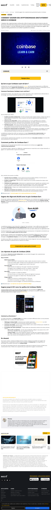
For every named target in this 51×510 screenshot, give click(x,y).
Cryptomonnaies (25, 5)
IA (1, 500)
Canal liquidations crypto (33, 495)
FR (49, 5)
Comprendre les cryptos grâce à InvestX (25, 246)
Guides (17, 5)
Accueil (2, 12)
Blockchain (3, 497)
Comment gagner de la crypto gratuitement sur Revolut (23, 193)
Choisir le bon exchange (33, 494)
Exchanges (3, 495)
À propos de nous (45, 490)
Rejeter (13, 508)
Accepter (37, 508)
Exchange (12, 12)
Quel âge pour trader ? (16, 494)
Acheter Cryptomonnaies (16, 490)
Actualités (12, 5)
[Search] (47, 5)
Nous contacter (44, 492)
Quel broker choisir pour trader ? (18, 495)
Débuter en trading (15, 492)
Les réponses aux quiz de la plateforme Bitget (20, 283)
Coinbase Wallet (38, 322)
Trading (32, 5)
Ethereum (3, 492)
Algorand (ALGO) (22, 200)
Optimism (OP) (24, 292)
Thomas (7, 30)
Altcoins (3, 494)
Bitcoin (2, 490)
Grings (48, 30)
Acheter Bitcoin (43, 5)
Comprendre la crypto (33, 490)
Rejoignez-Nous (25, 78)
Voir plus (46, 433)
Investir (7, 12)
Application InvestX (45, 494)
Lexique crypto (31, 492)
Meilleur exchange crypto (38, 5)
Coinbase (26, 86)
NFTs (2, 498)
